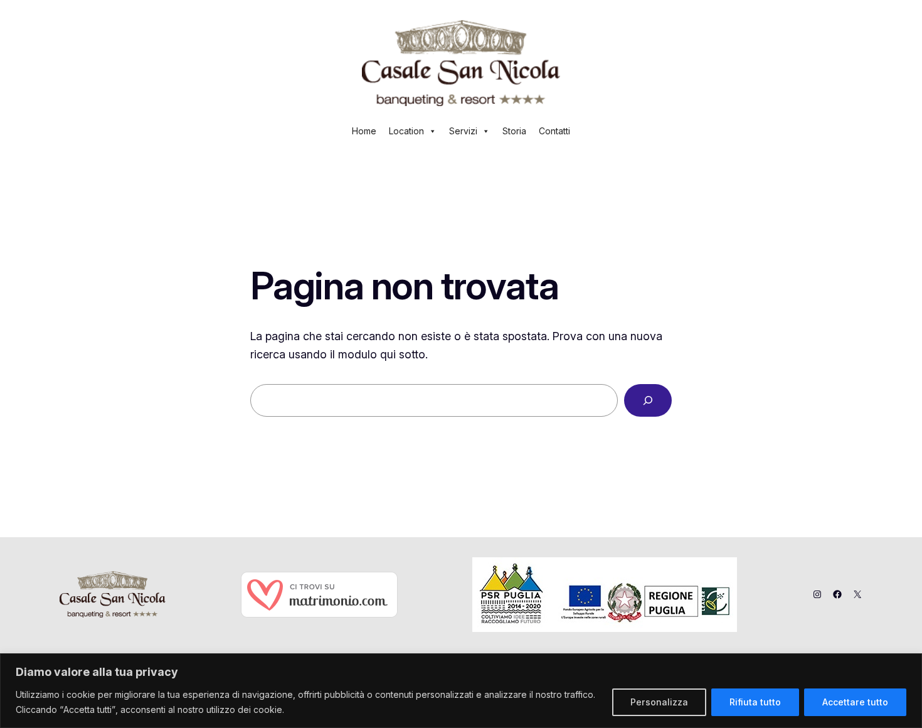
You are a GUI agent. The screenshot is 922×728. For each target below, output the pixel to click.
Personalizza (659, 702)
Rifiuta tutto (755, 702)
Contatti (554, 131)
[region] (461, 690)
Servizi (463, 131)
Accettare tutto (855, 702)
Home (364, 131)
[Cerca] (648, 400)
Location (406, 131)
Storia (514, 131)
